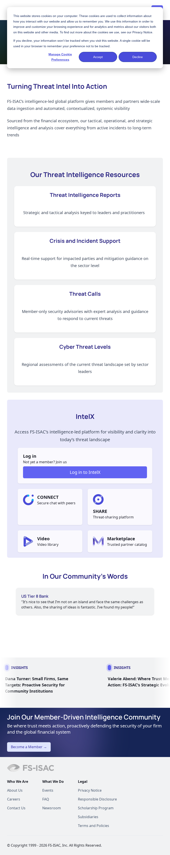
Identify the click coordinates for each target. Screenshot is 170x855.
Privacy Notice (142, 32)
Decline (137, 57)
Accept (98, 57)
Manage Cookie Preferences (60, 57)
